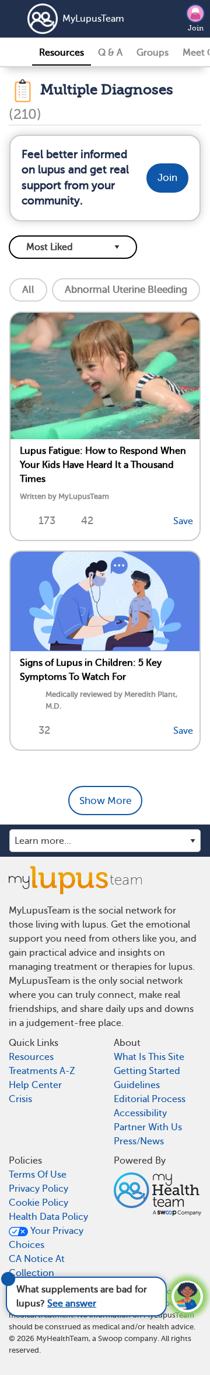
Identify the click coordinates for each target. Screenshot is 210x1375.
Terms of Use (37, 1174)
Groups (152, 52)
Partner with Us (148, 1127)
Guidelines (137, 1085)
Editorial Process (150, 1099)
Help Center (35, 1085)
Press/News (139, 1141)
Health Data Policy (48, 1217)
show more (105, 800)
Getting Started (147, 1071)
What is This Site (149, 1057)
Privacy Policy (38, 1189)
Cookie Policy (38, 1203)
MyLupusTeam (93, 18)
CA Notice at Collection (37, 1266)
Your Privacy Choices (46, 1238)
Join (196, 28)
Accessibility (140, 1113)
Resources (61, 52)
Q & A (110, 52)
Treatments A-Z (42, 1071)
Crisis (20, 1099)
